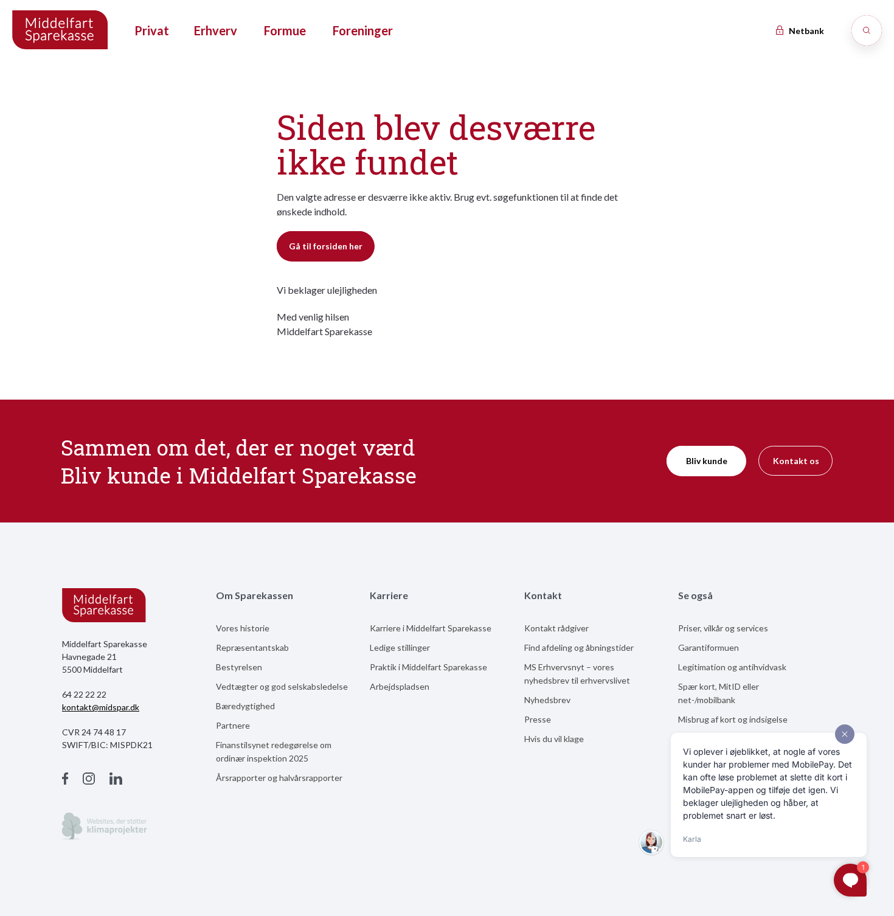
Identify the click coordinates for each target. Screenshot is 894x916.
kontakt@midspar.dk (100, 707)
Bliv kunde (706, 461)
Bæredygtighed (245, 706)
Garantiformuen (708, 647)
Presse (537, 719)
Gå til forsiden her (325, 246)
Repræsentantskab (252, 647)
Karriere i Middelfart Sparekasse (430, 628)
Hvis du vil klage (554, 739)
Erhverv (215, 30)
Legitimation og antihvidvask (732, 667)
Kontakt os (796, 461)
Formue (285, 30)
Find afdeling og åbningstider (579, 647)
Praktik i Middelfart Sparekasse (428, 667)
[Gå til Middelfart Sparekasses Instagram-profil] (89, 780)
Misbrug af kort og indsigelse (733, 719)
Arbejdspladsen (399, 686)
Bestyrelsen (239, 667)
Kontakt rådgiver (556, 628)
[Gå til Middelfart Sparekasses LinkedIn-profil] (115, 780)
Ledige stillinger (400, 647)
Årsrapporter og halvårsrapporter (279, 777)
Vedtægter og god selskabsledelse (282, 686)
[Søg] (866, 30)
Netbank (805, 31)
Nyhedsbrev (547, 700)
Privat (151, 30)
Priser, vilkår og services (723, 628)
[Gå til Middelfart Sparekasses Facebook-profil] (65, 780)
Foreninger (363, 30)
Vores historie (242, 628)
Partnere (233, 725)
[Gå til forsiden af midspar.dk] (60, 30)
